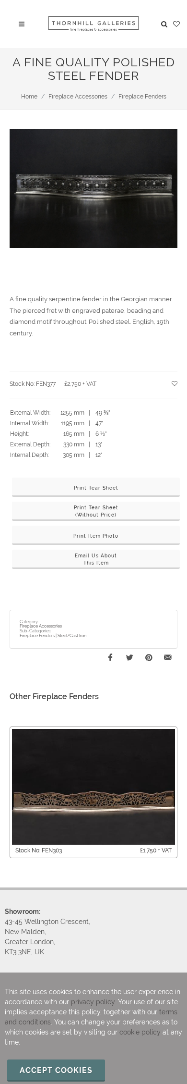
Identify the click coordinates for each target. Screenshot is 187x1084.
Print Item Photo (95, 536)
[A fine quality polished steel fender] (93, 188)
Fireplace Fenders (142, 96)
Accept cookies (56, 1070)
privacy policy (93, 1002)
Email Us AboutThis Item (96, 559)
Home (29, 96)
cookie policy (140, 1032)
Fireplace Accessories (77, 96)
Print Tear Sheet (96, 488)
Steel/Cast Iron (72, 635)
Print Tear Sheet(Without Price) (96, 511)
